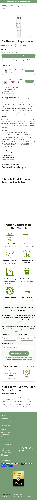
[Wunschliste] (26, 6)
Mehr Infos (29, 366)
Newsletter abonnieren (19, 353)
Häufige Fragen (5, 434)
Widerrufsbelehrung (6, 496)
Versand (16, 52)
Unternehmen (4, 418)
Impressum (28, 496)
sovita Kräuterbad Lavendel (16, 69)
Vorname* (6, 334)
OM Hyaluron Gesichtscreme (16, 79)
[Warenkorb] (30, 5)
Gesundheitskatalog (6, 421)
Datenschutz (16, 496)
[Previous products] (30, 65)
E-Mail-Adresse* (8, 343)
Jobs (2, 423)
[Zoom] (29, 35)
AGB (22, 496)
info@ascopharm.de (7, 159)
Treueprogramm (5, 437)
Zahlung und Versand (6, 432)
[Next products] (34, 65)
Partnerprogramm (5, 425)
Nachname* (23, 334)
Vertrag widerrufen (5, 439)
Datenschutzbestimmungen (13, 359)
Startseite (3, 8)
